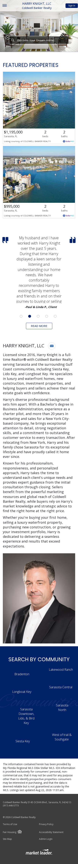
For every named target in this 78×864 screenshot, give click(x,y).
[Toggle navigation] (4, 5)
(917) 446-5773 (11, 805)
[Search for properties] (13, 40)
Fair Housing (9, 832)
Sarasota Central (60, 687)
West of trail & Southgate (62, 736)
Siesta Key (23, 741)
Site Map (7, 839)
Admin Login (45, 839)
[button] (51, 346)
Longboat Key (21, 691)
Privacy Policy (46, 824)
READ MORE (39, 326)
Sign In (71, 5)
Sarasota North (62, 707)
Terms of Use (10, 824)
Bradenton (21, 674)
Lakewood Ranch (61, 669)
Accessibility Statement (51, 832)
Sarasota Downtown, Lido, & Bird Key (26, 716)
